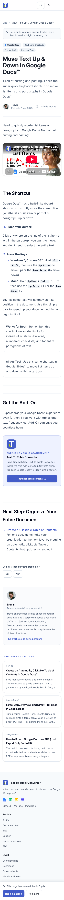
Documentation (11, 825)
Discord (7, 805)
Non (18, 573)
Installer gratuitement (30, 478)
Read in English (13, 893)
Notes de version (12, 841)
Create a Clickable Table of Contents (32, 530)
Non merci (34, 893)
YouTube (18, 805)
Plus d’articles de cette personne (24, 638)
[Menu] (57, 5)
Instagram (30, 805)
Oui (7, 573)
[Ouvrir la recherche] (40, 5)
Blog (5, 22)
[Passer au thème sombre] (49, 5)
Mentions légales (12, 876)
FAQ (5, 846)
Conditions (8, 865)
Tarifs (6, 820)
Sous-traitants (10, 871)
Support (7, 835)
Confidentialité (10, 860)
